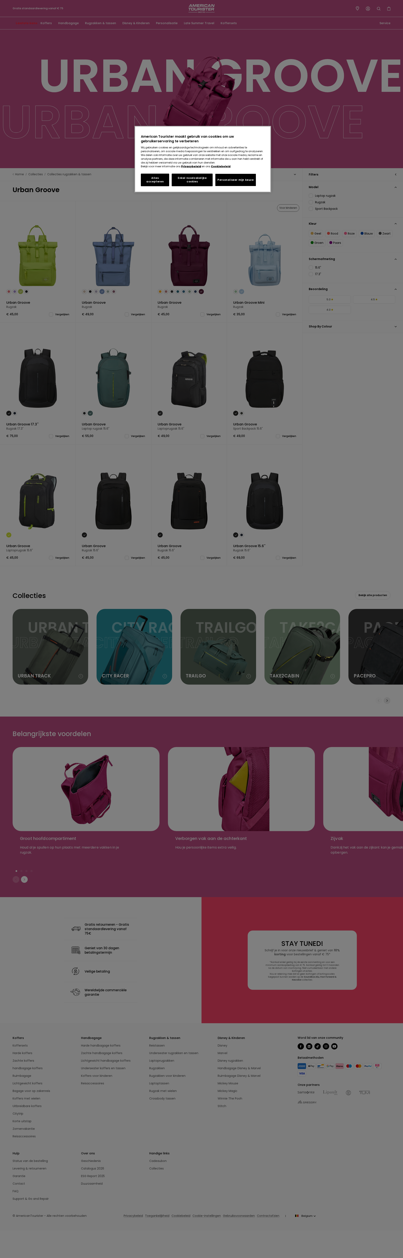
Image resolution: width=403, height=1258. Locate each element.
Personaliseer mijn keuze (235, 180)
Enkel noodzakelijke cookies (192, 179)
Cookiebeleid (220, 166)
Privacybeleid (191, 166)
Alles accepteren (155, 179)
